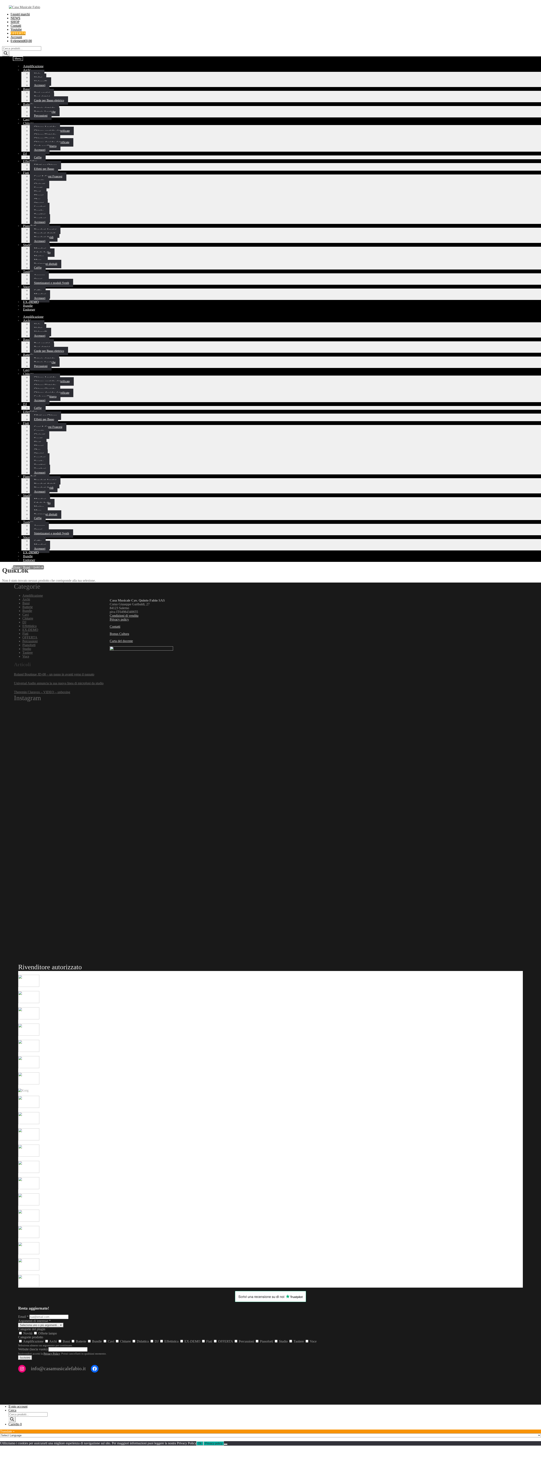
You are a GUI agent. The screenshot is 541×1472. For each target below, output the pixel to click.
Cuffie (38, 267)
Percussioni (41, 115)
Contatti (16, 25)
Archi (27, 70)
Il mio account (17, 1406)
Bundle (27, 611)
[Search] (5, 53)
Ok (200, 1443)
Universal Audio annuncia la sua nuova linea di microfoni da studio (59, 683)
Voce (26, 286)
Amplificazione (33, 66)
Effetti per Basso (44, 168)
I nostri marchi (20, 14)
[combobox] (270, 1333)
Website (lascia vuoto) (33, 1349)
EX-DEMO (30, 630)
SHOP (15, 22)
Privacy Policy (52, 1353)
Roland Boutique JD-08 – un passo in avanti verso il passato (54, 674)
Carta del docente (121, 641)
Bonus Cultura (119, 634)
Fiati (26, 172)
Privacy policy (119, 619)
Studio (27, 244)
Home (16, 567)
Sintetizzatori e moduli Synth (51, 283)
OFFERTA (29, 637)
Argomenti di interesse (34, 1321)
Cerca (12, 1410)
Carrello (15, 1424)
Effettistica (29, 626)
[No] (225, 1444)
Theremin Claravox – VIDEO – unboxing (42, 692)
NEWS (15, 18)
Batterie (28, 104)
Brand (26, 567)
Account (16, 37)
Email (23, 1316)
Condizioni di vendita (124, 615)
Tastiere (28, 271)
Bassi (26, 89)
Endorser (29, 309)
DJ (25, 153)
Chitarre (28, 123)
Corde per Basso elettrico (49, 100)
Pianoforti (29, 225)
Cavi (25, 614)
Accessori (39, 85)
